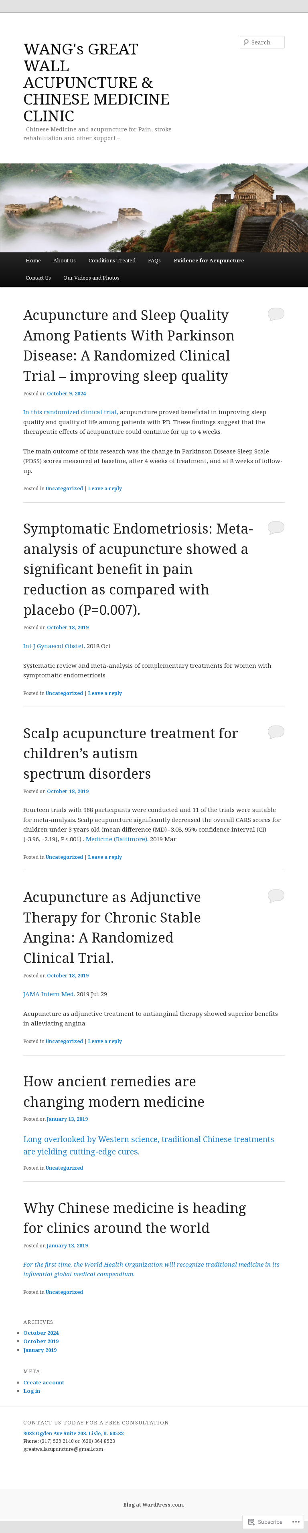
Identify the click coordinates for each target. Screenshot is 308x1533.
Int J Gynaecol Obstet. (54, 646)
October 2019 (41, 1341)
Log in (31, 1390)
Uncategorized (64, 488)
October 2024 (41, 1332)
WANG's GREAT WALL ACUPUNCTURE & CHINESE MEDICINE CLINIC (96, 82)
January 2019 (40, 1350)
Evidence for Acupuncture (209, 260)
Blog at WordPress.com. (154, 1504)
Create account (43, 1382)
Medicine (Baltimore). (117, 839)
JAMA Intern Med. (49, 994)
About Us (64, 260)
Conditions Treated (112, 260)
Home (33, 260)
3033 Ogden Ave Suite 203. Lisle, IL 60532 (73, 1433)
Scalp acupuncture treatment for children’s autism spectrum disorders (130, 753)
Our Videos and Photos (91, 277)
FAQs (154, 260)
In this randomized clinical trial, (71, 412)
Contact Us (38, 277)
